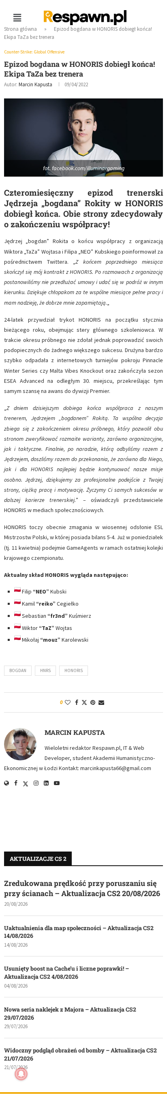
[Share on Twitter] (84, 702)
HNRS (45, 670)
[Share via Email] (101, 702)
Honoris (73, 670)
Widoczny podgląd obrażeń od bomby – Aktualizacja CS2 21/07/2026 (80, 1054)
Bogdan (17, 670)
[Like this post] (68, 702)
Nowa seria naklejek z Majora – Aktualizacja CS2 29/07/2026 (70, 1013)
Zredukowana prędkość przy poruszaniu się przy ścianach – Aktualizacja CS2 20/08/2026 (82, 888)
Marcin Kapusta (35, 84)
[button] (17, 17)
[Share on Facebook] (76, 702)
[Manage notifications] (21, 1073)
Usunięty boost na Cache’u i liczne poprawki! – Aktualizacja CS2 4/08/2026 (66, 972)
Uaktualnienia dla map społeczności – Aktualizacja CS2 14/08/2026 (79, 932)
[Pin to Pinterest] (92, 702)
